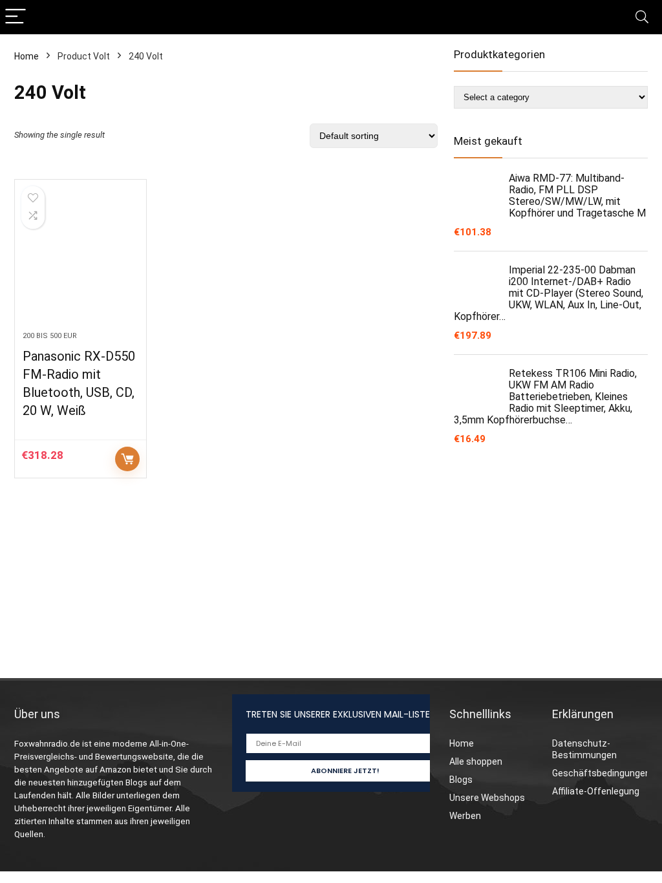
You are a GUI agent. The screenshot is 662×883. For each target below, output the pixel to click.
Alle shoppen (475, 761)
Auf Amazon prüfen (127, 459)
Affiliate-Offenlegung (595, 791)
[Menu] (15, 17)
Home (26, 56)
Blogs (461, 779)
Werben (465, 816)
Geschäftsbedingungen (601, 773)
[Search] (641, 17)
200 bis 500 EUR (50, 336)
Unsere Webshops (487, 798)
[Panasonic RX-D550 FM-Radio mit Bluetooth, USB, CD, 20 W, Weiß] (80, 262)
